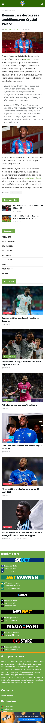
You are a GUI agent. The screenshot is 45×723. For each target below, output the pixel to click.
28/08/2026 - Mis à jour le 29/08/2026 (15, 539)
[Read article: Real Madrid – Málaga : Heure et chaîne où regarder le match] (22, 344)
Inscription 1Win (10, 603)
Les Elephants (8, 260)
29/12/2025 (17, 221)
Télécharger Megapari (12, 632)
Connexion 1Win (10, 606)
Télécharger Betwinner (12, 583)
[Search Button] (42, 3)
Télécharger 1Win (10, 600)
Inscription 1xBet (10, 569)
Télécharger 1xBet (10, 566)
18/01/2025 (26, 29)
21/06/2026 (17, 211)
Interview (6, 255)
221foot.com (8, 706)
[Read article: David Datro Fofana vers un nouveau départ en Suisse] (22, 428)
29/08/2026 (6, 324)
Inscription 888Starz (11, 650)
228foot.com (8, 712)
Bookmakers (7, 246)
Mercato (6, 264)
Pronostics (7, 269)
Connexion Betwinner (12, 589)
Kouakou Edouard (11, 29)
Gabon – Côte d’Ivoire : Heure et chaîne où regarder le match (26, 217)
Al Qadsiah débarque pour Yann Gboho (19, 405)
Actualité (6, 237)
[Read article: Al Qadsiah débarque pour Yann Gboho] (22, 387)
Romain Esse (30, 59)
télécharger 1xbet (33, 178)
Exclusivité (12, 11)
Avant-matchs (8, 241)
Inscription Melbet (10, 620)
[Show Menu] (3, 3)
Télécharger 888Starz (12, 647)
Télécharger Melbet (11, 618)
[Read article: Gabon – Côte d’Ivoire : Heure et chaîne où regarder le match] (6, 218)
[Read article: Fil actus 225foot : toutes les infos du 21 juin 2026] (6, 208)
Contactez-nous (7, 695)
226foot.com (8, 709)
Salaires (5, 273)
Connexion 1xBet (10, 571)
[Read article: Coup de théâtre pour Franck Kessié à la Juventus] (22, 300)
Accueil (4, 11)
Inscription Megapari (11, 635)
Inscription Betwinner (12, 586)
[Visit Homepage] (22, 3)
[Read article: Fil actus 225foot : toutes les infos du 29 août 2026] (22, 471)
